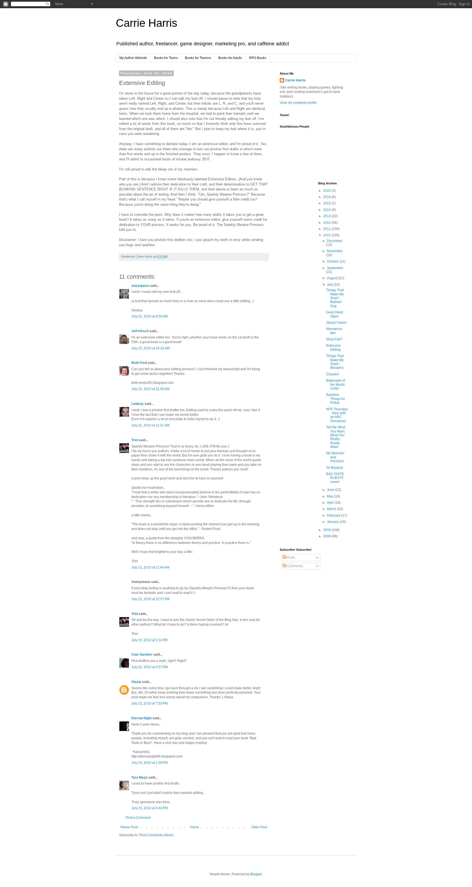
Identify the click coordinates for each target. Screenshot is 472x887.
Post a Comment (138, 818)
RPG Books (257, 58)
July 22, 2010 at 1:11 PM (149, 640)
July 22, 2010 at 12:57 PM (150, 599)
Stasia (136, 682)
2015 (327, 203)
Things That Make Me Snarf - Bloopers (335, 362)
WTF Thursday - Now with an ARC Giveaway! (337, 415)
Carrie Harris (146, 23)
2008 (327, 536)
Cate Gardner (141, 654)
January (333, 522)
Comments (294, 566)
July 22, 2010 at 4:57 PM (149, 667)
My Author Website (133, 58)
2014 (327, 210)
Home (194, 827)
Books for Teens (166, 58)
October (333, 261)
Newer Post (129, 827)
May (330, 496)
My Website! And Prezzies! (335, 457)
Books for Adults (230, 58)
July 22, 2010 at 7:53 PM (149, 703)
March (332, 509)
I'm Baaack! (334, 468)
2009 (327, 530)
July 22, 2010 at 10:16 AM (150, 348)
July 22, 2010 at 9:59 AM (149, 316)
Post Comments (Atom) (156, 835)
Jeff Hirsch (140, 331)
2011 (327, 229)
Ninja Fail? (334, 339)
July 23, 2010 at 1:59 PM (149, 763)
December (335, 241)
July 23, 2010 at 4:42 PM (149, 808)
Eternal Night (141, 718)
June (331, 490)
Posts (290, 557)
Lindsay (137, 404)
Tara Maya (139, 777)
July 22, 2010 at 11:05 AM (150, 389)
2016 (327, 197)
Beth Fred (139, 363)
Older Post (259, 827)
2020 (327, 191)
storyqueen (140, 286)
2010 (327, 235)
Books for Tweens (198, 58)
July (330, 285)
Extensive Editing (333, 347)
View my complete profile (298, 103)
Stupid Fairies (336, 323)
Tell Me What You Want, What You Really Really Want (335, 437)
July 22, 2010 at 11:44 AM (150, 567)
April (331, 503)
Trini (134, 440)
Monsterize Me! (334, 331)
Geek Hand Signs (334, 314)
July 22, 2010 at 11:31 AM (150, 425)
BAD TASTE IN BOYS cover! (335, 478)
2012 (327, 223)
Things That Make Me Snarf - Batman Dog (335, 298)
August (332, 278)
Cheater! (332, 374)
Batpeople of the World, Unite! (335, 384)
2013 (327, 216)
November (335, 251)
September (335, 268)
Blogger (256, 874)
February (334, 515)
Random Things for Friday (335, 399)
